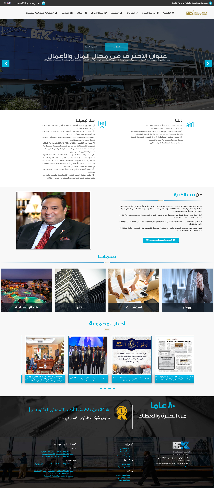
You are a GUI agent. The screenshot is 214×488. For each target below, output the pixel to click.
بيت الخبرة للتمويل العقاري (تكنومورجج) (56, 456)
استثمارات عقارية (123, 475)
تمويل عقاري (125, 451)
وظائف (80, 13)
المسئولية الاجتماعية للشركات (40, 13)
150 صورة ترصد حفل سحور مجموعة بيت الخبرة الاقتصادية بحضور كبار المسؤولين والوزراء (130, 379)
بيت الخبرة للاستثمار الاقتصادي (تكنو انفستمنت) (53, 471)
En (5, 3)
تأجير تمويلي (125, 448)
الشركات (115, 13)
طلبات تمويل (97, 13)
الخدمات (131, 13)
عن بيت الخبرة (148, 13)
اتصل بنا (65, 13)
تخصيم (127, 453)
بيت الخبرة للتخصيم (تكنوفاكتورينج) (57, 454)
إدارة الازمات (125, 464)
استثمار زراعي (124, 480)
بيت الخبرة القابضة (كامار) (62, 473)
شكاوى (185, 466)
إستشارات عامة (124, 467)
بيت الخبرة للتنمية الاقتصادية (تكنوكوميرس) (54, 464)
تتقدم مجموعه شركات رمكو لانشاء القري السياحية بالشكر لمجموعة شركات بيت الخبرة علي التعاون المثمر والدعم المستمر (173, 379)
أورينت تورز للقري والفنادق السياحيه (58, 476)
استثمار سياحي (124, 477)
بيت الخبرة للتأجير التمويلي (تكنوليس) (57, 451)
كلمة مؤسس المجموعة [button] (160, 240)
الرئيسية (167, 13)
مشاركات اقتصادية (122, 456)
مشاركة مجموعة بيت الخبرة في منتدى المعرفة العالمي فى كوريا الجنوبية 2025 (87, 379)
